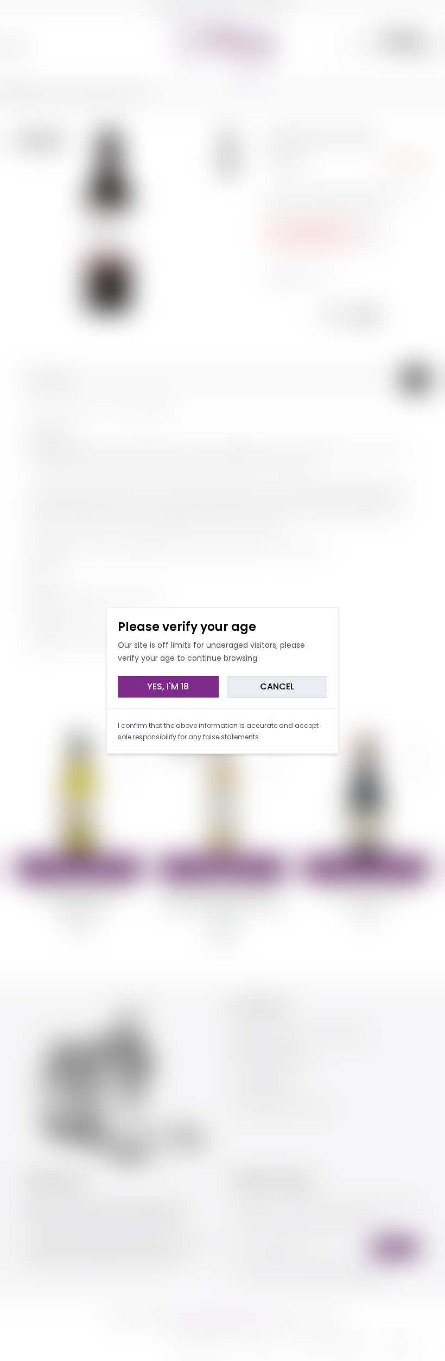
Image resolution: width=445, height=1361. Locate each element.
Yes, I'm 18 (168, 686)
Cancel (277, 686)
